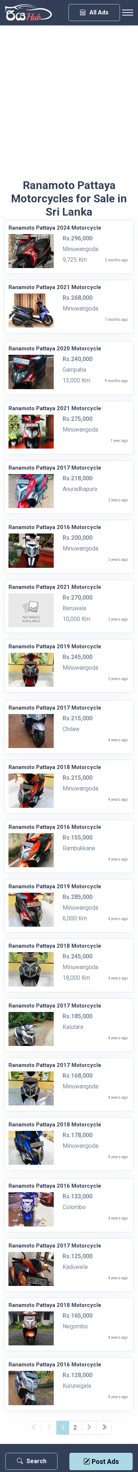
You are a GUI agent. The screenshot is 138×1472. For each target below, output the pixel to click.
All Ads (99, 12)
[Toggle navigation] (128, 12)
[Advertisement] (69, 106)
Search (36, 1461)
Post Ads (104, 1461)
